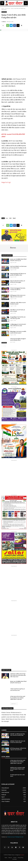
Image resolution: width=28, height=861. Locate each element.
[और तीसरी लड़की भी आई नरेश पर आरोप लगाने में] (5, 776)
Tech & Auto (7, 8)
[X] (18, 25)
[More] (21, 25)
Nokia (7, 218)
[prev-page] (2, 346)
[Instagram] (8, 847)
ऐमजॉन (10, 218)
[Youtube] (23, 847)
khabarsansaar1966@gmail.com (15, 837)
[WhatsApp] (7, 25)
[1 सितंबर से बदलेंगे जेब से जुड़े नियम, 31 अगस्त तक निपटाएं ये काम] (5, 691)
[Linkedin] (12, 847)
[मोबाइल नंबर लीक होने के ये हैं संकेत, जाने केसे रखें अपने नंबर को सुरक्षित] (5, 282)
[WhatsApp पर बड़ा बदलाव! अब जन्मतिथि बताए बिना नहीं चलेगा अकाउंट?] (5, 333)
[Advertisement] (14, 61)
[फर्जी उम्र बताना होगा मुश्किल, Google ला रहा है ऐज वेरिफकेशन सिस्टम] (5, 340)
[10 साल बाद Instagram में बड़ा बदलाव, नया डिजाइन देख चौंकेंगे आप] (5, 290)
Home (2, 8)
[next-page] (5, 346)
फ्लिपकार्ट (14, 218)
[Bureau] (5, 248)
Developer (22, 854)
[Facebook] (14, 25)
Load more (13, 703)
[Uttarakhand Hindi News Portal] (14, 3)
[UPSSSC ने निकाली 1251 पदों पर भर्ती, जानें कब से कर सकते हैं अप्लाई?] (5, 743)
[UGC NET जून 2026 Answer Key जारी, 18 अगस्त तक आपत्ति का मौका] (5, 735)
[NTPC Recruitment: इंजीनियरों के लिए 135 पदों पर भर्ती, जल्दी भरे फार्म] (5, 750)
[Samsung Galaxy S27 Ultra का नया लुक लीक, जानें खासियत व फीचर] (5, 275)
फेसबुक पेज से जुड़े (5, 182)
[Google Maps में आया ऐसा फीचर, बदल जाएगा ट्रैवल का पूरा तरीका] (5, 319)
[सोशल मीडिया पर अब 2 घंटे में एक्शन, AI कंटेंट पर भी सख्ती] (5, 311)
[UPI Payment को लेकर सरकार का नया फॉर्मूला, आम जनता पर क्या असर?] (5, 297)
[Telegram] (11, 25)
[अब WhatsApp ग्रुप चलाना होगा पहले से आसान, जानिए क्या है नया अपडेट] (5, 326)
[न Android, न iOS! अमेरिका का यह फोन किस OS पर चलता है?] (5, 304)
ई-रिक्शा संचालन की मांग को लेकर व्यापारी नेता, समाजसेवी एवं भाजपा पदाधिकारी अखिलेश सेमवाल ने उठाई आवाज (17, 698)
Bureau (4, 21)
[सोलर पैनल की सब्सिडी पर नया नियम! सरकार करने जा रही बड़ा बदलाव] (5, 268)
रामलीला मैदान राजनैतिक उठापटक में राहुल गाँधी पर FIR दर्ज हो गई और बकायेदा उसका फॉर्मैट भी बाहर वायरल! (18, 675)
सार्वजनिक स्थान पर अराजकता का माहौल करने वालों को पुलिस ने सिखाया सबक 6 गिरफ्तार (17, 769)
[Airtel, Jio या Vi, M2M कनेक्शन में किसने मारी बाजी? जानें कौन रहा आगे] (5, 261)
